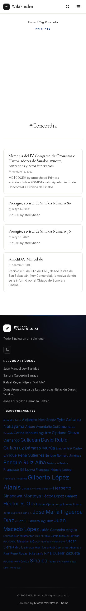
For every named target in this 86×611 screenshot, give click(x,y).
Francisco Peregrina (15, 478)
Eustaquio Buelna (57, 463)
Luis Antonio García (46, 536)
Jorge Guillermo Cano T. (17, 512)
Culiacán (30, 440)
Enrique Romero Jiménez (63, 455)
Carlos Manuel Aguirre (32, 433)
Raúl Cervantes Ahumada (65, 547)
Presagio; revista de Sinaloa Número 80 (40, 203)
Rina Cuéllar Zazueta (62, 553)
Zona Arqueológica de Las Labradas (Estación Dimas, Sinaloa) (40, 392)
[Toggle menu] (78, 7)
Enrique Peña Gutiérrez (23, 455)
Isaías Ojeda (46, 504)
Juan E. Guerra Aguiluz (34, 521)
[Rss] (7, 350)
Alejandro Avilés (12, 420)
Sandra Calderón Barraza (20, 375)
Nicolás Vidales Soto (52, 541)
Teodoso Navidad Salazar (62, 561)
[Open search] (67, 7)
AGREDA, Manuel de (26, 259)
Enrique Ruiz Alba (24, 462)
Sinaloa (38, 560)
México (35, 541)
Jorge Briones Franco (68, 504)
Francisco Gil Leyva (19, 469)
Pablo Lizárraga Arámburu (31, 547)
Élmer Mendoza (11, 567)
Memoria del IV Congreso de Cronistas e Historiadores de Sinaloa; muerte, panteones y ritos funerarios (42, 160)
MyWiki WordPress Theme (51, 603)
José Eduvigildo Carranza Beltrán (26, 401)
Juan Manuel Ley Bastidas (21, 368)
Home (32, 22)
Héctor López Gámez (59, 496)
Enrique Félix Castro (69, 448)
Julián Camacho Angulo (58, 530)
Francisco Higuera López (53, 470)
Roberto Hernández (16, 561)
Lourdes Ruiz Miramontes (18, 536)
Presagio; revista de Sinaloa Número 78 (40, 231)
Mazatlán (23, 541)
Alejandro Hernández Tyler (43, 420)
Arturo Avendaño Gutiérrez (46, 427)
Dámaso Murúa (40, 448)
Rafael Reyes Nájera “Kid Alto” (24, 382)
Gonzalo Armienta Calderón (37, 488)
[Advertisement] (43, 76)
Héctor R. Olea (20, 504)
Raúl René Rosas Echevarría (23, 553)
